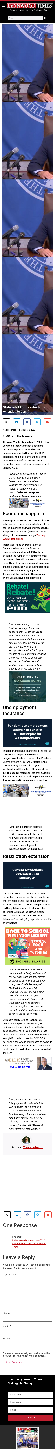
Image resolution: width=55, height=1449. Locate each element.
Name (7, 1313)
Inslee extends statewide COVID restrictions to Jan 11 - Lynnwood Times (29, 1243)
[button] (6, 421)
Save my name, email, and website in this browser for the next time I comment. (26, 1354)
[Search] (45, 18)
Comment (9, 1274)
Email (7, 1326)
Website (7, 1338)
